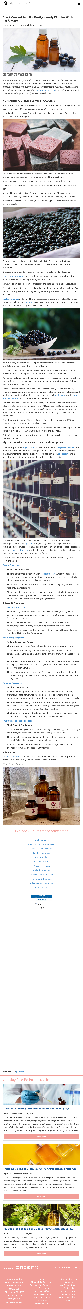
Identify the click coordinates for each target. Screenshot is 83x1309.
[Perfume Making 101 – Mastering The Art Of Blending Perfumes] (41, 1154)
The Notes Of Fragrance (41, 878)
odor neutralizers (20, 550)
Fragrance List (41, 1303)
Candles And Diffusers (41, 1291)
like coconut (63, 453)
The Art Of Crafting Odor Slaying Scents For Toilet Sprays (36, 1108)
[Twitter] (25, 1267)
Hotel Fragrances (41, 840)
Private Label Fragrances (41, 883)
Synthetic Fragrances (41, 870)
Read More (41, 1136)
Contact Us (69, 1288)
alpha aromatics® (20, 3)
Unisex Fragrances (41, 865)
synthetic (30, 543)
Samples (69, 1282)
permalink (21, 1071)
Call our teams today (12, 756)
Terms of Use (61, 1267)
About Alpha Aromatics (41, 1282)
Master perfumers (11, 299)
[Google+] (17, 1267)
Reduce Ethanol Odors (41, 848)
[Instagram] (36, 1267)
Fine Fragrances (41, 1288)
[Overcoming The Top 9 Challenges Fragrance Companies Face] (41, 1215)
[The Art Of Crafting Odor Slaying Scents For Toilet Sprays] (41, 1094)
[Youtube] (32, 1267)
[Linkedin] (28, 1267)
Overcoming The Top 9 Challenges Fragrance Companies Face (38, 1229)
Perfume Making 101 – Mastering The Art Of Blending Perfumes (40, 1168)
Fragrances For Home (41, 1294)
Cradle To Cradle (41, 887)
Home (41, 1279)
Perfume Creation (42, 861)
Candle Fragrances (41, 853)
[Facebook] (21, 1267)
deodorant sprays (48, 573)
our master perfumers (45, 90)
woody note (29, 302)
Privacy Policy (74, 1267)
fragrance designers (66, 447)
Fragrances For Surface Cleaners (41, 844)
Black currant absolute (13, 276)
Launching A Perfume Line (41, 874)
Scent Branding (42, 857)
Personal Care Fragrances (41, 1285)
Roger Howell (29, 447)
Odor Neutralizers (69, 1279)
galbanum (60, 395)
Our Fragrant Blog (68, 1285)
